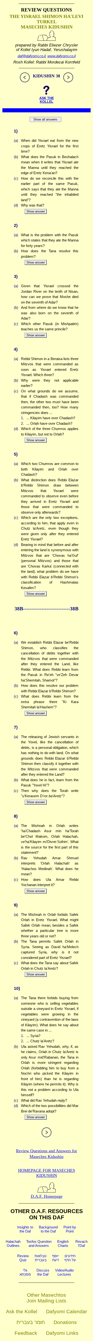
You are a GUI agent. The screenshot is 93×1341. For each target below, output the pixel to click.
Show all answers (45, 119)
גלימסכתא (25, 1272)
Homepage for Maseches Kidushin (46, 1173)
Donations (65, 1322)
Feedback (26, 1333)
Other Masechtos (46, 1295)
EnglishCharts (63, 1243)
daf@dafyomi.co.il (32, 56)
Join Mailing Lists (46, 1300)
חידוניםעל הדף (70, 1258)
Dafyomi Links (62, 1333)
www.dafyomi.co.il (61, 56)
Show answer (35, 211)
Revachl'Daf (81, 1243)
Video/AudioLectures (64, 1272)
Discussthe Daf (42, 1272)
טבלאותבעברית (40, 1258)
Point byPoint (69, 1229)
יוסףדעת (55, 1258)
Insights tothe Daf (25, 1229)
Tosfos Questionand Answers (39, 1243)
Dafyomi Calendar (66, 1311)
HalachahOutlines (13, 1243)
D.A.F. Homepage (46, 1196)
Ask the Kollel (21, 1311)
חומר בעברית (30, 1322)
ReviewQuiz (23, 1258)
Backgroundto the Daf (48, 1229)
